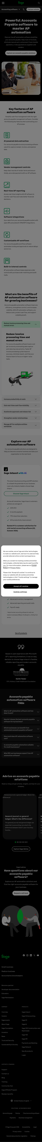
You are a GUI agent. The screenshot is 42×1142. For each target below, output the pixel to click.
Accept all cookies (21, 586)
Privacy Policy (15, 568)
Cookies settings (20, 592)
